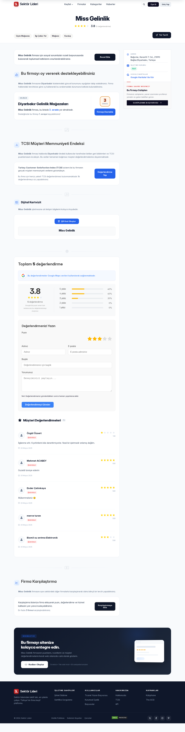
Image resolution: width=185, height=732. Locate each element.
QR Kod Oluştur (68, 221)
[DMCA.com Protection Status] (119, 718)
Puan (24, 332)
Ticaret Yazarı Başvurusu (96, 695)
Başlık (25, 359)
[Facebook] (156, 718)
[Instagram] (162, 718)
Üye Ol (153, 4)
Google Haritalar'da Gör (142, 77)
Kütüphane (151, 695)
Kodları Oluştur (36, 664)
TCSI (118, 700)
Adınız (25, 346)
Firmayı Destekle (105, 112)
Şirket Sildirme (60, 695)
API (117, 704)
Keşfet (67, 4)
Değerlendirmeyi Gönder (37, 405)
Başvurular (90, 704)
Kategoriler (96, 4)
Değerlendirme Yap (105, 173)
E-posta (72, 346)
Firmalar (81, 4)
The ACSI (150, 700)
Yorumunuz (27, 372)
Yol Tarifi (163, 35)
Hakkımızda (121, 695)
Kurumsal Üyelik (92, 700)
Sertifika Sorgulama (63, 700)
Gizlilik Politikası (57, 718)
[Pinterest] (168, 718)
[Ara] (144, 4)
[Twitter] (149, 718)
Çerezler (88, 718)
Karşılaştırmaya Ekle (105, 606)
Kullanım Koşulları (74, 718)
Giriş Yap (165, 4)
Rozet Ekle (105, 57)
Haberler (110, 4)
